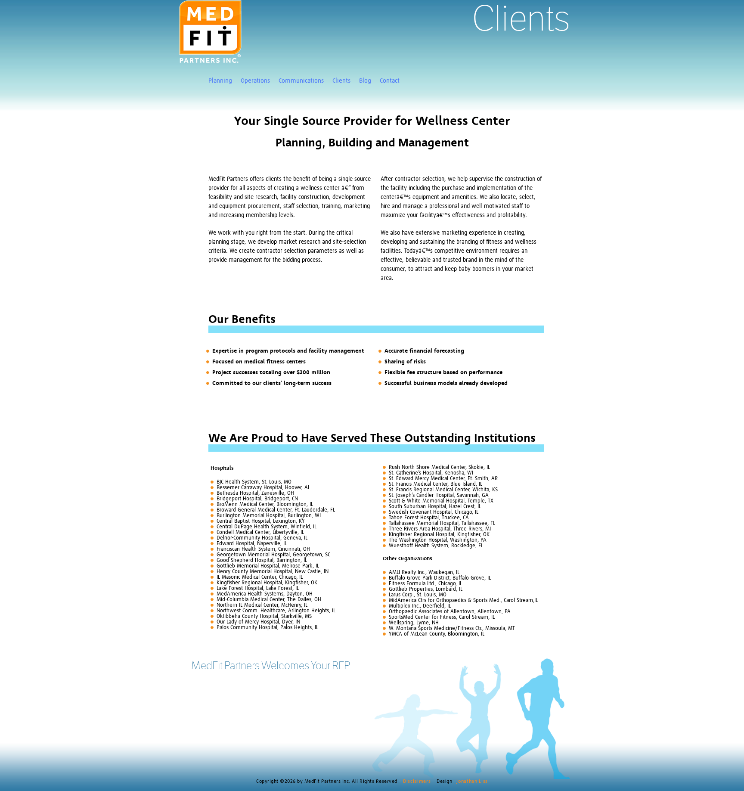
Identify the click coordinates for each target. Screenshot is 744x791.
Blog (365, 81)
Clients (341, 81)
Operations (255, 81)
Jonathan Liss (471, 781)
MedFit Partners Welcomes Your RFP (270, 665)
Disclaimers (417, 781)
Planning (220, 81)
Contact (390, 81)
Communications (301, 81)
